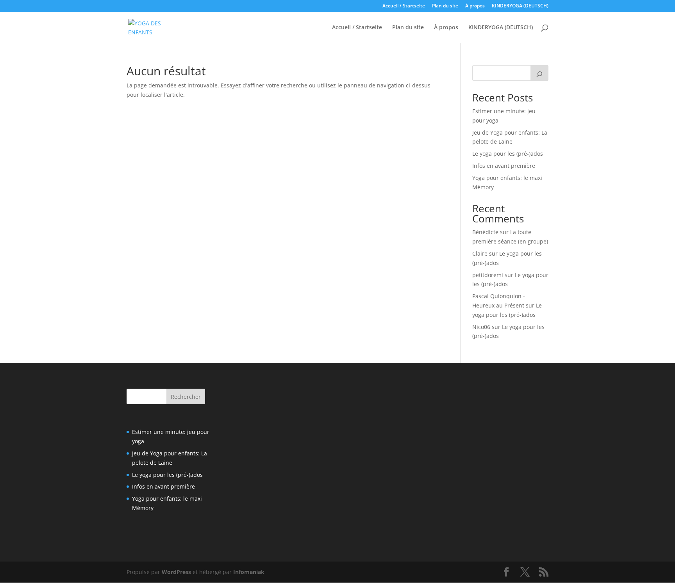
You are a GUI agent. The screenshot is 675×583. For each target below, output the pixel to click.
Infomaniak (248, 572)
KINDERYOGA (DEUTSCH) (520, 6)
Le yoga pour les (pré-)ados (507, 153)
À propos (475, 6)
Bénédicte (485, 232)
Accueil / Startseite (403, 6)
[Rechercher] (539, 73)
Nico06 (481, 327)
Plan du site (445, 6)
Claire (480, 253)
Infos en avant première (503, 165)
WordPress (176, 572)
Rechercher (186, 396)
